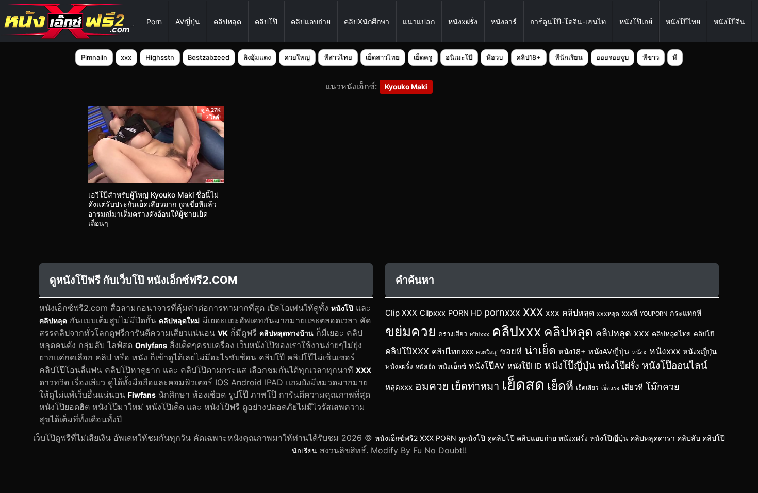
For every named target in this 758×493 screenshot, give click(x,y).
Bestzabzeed (208, 57)
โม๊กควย (663, 386)
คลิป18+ (528, 57)
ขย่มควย (410, 331)
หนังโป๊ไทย (683, 21)
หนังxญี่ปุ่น (700, 351)
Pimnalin (94, 57)
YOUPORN (653, 313)
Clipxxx (433, 313)
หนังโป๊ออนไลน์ (674, 365)
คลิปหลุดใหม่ (179, 320)
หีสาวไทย (338, 57)
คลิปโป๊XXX (407, 351)
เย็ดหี (560, 386)
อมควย (432, 386)
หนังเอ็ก (425, 366)
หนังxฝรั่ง (462, 21)
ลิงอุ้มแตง (257, 57)
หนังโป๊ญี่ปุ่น (570, 365)
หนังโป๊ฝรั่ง (618, 365)
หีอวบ (494, 57)
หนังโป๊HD (524, 366)
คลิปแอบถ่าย (311, 21)
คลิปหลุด (227, 21)
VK (223, 332)
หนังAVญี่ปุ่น (608, 351)
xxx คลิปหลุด (570, 312)
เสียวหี (632, 387)
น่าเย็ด (540, 350)
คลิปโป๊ (266, 21)
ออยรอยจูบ (612, 57)
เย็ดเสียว (587, 387)
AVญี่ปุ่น (187, 21)
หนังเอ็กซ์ (452, 366)
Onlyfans (151, 345)
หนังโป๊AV (487, 365)
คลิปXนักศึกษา (366, 21)
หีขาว (650, 57)
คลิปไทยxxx (452, 351)
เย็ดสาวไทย (383, 57)
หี (674, 57)
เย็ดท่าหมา (475, 386)
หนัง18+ (572, 351)
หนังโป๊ (342, 308)
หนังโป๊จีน (729, 21)
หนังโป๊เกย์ (635, 21)
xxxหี (629, 313)
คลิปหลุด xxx (622, 332)
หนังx (639, 352)
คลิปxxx (516, 331)
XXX (363, 370)
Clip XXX (401, 313)
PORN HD (465, 313)
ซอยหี (511, 351)
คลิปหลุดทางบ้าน (286, 332)
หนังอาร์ (504, 21)
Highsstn (159, 57)
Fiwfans (142, 394)
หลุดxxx (399, 387)
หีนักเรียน (569, 57)
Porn (154, 21)
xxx (126, 57)
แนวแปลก (419, 21)
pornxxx (502, 312)
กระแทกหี (685, 312)
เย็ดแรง (610, 388)
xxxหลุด (608, 313)
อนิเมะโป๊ (459, 57)
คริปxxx (479, 334)
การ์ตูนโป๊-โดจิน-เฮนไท (568, 21)
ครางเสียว (452, 334)
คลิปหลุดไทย (671, 334)
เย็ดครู (423, 57)
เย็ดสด (523, 384)
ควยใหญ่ (297, 57)
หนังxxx (664, 351)
